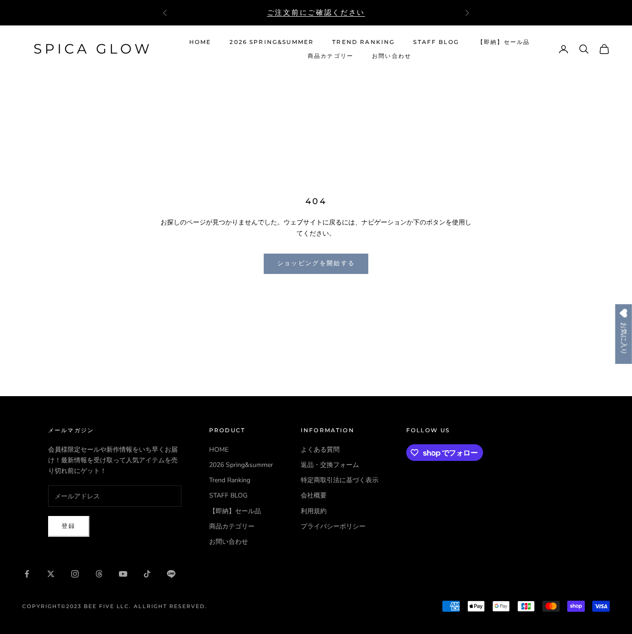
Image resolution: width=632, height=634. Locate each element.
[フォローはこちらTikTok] (147, 573)
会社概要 (314, 495)
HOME (200, 41)
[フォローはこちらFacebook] (26, 573)
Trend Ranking (363, 41)
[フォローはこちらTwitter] (51, 573)
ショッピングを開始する (316, 263)
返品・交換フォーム (330, 464)
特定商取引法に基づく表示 (339, 480)
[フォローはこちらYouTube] (123, 573)
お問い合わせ (391, 55)
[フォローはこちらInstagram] (75, 573)
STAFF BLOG (436, 41)
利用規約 (314, 511)
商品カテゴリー (330, 55)
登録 (69, 526)
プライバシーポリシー (333, 526)
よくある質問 (320, 449)
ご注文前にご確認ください (316, 12)
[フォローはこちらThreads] (99, 573)
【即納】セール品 (503, 41)
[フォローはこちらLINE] (171, 573)
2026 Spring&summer (271, 41)
